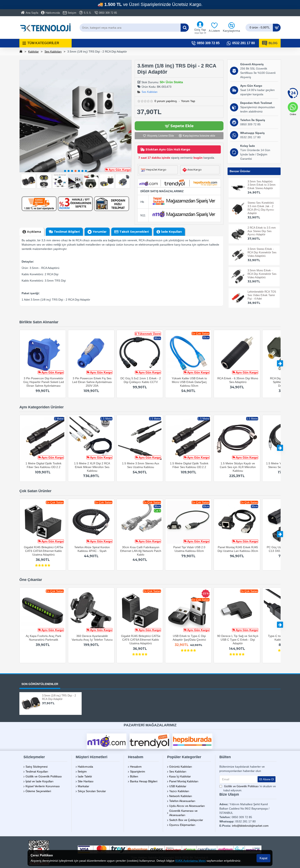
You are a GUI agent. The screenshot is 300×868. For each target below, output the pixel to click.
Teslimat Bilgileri (67, 232)
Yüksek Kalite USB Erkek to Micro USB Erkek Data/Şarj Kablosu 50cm (189, 382)
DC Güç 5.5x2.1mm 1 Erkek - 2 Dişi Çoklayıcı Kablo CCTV (140, 380)
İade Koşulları (171, 232)
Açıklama (34, 232)
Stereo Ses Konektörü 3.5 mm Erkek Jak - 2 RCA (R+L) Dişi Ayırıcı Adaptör (261, 208)
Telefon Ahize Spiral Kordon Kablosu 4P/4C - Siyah (92, 549)
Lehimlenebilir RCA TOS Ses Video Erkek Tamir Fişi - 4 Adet (262, 295)
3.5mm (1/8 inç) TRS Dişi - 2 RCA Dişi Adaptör (59, 697)
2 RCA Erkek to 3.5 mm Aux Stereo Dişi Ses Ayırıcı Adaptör (262, 231)
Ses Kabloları (53, 51)
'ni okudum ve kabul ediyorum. (249, 788)
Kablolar (33, 51)
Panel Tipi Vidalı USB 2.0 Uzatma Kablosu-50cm (189, 549)
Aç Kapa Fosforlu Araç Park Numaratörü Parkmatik (43, 637)
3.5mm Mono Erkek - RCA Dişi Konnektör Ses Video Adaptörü (262, 274)
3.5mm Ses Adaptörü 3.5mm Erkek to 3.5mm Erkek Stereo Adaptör (262, 185)
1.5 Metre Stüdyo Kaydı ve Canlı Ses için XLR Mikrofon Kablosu (238, 467)
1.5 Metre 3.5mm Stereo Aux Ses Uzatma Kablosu (140, 465)
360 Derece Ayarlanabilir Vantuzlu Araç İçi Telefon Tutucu (92, 637)
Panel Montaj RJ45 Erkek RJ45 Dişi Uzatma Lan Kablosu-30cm (238, 549)
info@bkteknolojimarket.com (250, 825)
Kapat (263, 858)
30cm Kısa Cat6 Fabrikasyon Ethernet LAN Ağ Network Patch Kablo (140, 551)
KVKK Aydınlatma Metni (190, 860)
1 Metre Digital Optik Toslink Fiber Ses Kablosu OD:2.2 (43, 465)
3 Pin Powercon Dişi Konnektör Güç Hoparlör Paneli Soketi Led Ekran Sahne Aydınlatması (43, 382)
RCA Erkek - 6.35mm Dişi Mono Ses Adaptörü (237, 380)
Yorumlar (100, 232)
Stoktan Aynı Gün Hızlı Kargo (168, 149)
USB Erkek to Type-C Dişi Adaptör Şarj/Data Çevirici (189, 637)
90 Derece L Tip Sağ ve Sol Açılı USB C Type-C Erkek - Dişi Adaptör (237, 639)
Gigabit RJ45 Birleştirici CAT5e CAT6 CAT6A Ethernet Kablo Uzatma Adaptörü (43, 551)
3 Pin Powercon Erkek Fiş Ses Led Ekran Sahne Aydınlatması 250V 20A (92, 382)
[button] (65, 171)
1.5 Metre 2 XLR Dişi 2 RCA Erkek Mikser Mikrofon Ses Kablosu (92, 467)
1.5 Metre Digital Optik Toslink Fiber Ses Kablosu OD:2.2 (189, 465)
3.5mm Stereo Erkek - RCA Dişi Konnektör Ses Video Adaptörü (262, 252)
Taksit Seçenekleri (134, 232)
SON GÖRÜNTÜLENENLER (39, 684)
